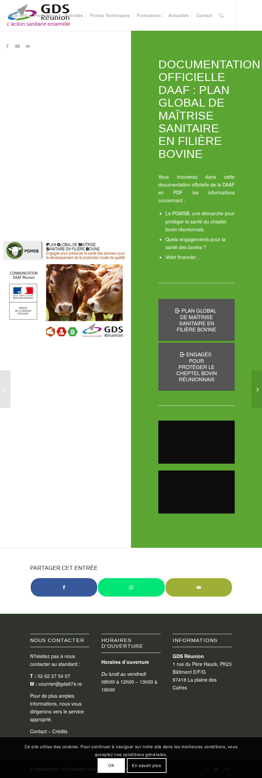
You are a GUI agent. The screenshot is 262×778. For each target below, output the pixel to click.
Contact (38, 731)
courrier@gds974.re (60, 683)
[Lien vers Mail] (28, 46)
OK (111, 765)
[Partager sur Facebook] (64, 587)
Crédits (60, 731)
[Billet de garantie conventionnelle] (256, 389)
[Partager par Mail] (198, 587)
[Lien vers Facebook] (7, 46)
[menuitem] (17, 15)
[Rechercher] (221, 15)
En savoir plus (146, 765)
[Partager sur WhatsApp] (131, 587)
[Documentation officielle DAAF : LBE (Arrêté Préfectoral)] (5, 389)
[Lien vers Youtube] (17, 46)
